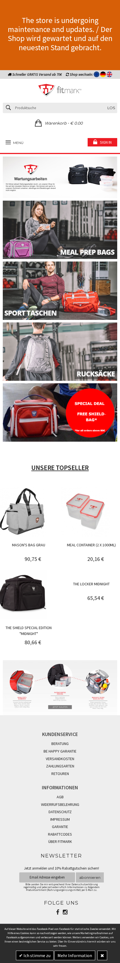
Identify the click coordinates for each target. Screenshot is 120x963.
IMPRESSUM (60, 819)
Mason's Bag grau (28, 544)
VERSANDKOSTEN (60, 758)
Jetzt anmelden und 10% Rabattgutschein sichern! (61, 868)
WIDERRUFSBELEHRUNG (60, 804)
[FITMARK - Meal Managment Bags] (60, 90)
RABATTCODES (60, 834)
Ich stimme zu (37, 955)
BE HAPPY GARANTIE (60, 751)
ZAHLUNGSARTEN (60, 766)
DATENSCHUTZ (60, 811)
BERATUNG (60, 743)
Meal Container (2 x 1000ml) (91, 544)
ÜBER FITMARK (60, 841)
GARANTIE (60, 826)
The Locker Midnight (91, 583)
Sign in (106, 142)
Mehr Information (74, 955)
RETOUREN (60, 773)
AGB (60, 796)
